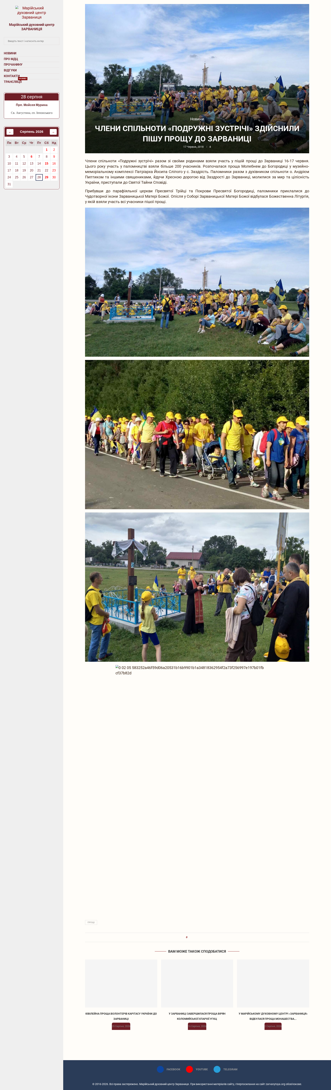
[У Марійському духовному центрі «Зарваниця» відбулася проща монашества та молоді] (273, 983)
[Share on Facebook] (192, 937)
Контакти (12, 76)
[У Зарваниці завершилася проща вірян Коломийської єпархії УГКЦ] (197, 983)
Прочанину (13, 64)
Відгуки (10, 70)
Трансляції (15, 81)
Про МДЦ (11, 59)
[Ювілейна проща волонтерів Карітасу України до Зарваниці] (121, 983)
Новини (10, 53)
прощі (91, 922)
